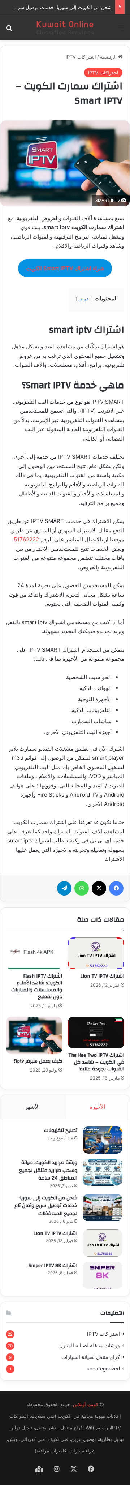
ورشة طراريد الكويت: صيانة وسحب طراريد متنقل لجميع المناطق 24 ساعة (48, 1170)
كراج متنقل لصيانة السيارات (90, 1357)
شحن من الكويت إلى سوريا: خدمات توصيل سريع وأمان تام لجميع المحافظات (45, 1205)
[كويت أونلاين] (65, 27)
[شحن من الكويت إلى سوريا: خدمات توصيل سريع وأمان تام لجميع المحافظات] (102, 1207)
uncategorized (103, 1369)
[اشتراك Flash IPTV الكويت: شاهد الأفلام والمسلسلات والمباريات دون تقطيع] (34, 953)
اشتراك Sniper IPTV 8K (53, 1265)
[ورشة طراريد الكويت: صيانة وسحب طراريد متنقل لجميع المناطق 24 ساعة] (102, 1172)
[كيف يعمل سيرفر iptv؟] (34, 1035)
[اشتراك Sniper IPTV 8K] (102, 1275)
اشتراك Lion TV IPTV (102, 976)
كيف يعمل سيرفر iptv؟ (37, 1061)
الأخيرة (97, 1106)
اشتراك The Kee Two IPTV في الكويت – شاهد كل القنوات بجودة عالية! (96, 1062)
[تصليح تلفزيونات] (102, 1140)
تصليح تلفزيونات (60, 1130)
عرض (83, 298)
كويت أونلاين (85, 1404)
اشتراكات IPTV (81, 57)
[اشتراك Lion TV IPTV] (96, 953)
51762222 (26, 539)
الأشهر (32, 1106)
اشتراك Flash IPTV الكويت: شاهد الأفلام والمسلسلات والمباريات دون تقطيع (36, 986)
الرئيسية (109, 57)
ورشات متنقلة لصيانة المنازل (89, 1345)
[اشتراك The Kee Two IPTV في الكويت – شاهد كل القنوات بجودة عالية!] (96, 1032)
